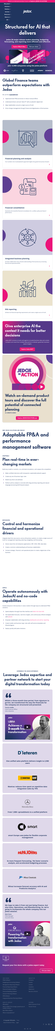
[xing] (49, 1024)
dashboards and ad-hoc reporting (39, 620)
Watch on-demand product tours (27, 1)
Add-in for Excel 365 (38, 611)
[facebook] (43, 1024)
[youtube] (51, 1024)
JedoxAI (10, 617)
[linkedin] (46, 1024)
